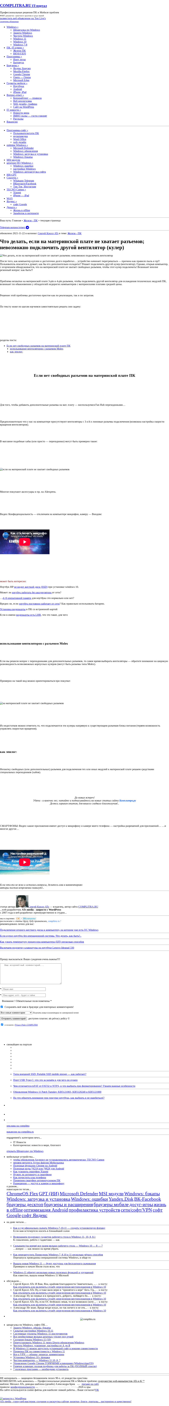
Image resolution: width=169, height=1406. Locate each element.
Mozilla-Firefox (21, 71)
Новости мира (21, 112)
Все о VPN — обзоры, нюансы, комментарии (38, 1354)
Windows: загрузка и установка (30, 154)
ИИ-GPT (12, 174)
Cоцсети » (12, 177)
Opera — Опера (22, 77)
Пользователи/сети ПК (26, 133)
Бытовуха (18, 62)
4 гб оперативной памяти (17, 598)
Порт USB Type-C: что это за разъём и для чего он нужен (45, 1080)
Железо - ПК (31, 220)
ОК (97, 1390)
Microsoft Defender (23, 148)
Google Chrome (21, 74)
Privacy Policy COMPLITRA (26, 1025)
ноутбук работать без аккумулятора (32, 592)
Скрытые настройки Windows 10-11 (33, 1330)
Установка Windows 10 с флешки (31, 1357)
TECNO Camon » (16, 189)
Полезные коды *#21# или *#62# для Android (38, 1168)
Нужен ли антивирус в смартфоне (32, 1174)
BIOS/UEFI (19, 53)
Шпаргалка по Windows (26, 29)
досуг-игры (141, 1204)
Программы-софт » (17, 130)
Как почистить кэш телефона (29, 1177)
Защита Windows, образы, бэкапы (32, 1327)
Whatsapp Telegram (23, 180)
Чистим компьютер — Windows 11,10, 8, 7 (36, 1360)
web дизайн (19, 142)
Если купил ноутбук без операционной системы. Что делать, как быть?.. (40, 935)
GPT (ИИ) (49, 1193)
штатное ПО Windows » (20, 162)
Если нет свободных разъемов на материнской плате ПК (38, 345)
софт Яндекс (34, 1215)
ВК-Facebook (147, 1199)
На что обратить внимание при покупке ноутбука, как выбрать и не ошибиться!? (58, 1097)
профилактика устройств (94, 1209)
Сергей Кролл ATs (48, 233)
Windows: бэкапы (23, 157)
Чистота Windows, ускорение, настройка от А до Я (41, 1345)
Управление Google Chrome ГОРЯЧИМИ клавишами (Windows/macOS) (53, 1363)
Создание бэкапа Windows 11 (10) (32, 1339)
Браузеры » (13, 65)
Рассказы (18, 118)
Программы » (14, 56)
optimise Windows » (17, 145)
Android (17, 89)
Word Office (19, 139)
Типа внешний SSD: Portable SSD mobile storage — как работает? (49, 1074)
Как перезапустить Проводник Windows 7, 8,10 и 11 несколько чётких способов (58, 1254)
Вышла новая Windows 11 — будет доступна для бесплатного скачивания (54, 1263)
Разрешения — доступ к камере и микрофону (38, 1183)
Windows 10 (19, 41)
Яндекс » (12, 201)
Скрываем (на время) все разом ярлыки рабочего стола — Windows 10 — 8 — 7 (58, 1245)
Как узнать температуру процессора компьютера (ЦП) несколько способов (42, 941)
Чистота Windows (23, 35)
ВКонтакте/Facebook (24, 183)
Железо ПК (19, 50)
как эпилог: (16, 351)
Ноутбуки (18, 86)
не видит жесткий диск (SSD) (31, 586)
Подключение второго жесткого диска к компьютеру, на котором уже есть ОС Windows (49, 929)
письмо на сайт (90, 1384)
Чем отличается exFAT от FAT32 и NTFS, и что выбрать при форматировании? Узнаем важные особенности (74, 1086)
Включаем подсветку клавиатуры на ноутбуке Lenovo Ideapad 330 (37, 947)
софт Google (20, 204)
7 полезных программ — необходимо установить (40, 1369)
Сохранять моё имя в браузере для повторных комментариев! (38, 1007)
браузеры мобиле (111, 1204)
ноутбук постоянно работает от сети (39, 603)
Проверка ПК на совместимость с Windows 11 (39, 1351)
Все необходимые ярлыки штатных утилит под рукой (43, 1336)
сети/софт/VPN (136, 1209)
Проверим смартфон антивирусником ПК (36, 1180)
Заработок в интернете (26, 213)
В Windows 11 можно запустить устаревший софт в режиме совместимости (55, 1348)
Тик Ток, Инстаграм (24, 186)
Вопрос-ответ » (15, 95)
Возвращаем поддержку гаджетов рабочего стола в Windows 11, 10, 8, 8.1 (54, 1236)
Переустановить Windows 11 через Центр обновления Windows (48, 1342)
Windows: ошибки (23, 165)
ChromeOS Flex (22, 1193)
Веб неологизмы (22, 101)
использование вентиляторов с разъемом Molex (36, 348)
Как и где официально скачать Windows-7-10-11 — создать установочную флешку (59, 1228)
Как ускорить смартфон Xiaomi (30, 1171)
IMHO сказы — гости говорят (30, 115)
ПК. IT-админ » (15, 47)
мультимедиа (20, 136)
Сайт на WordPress (23, 107)
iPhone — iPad (21, 195)
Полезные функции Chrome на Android (35, 1165)
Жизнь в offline (21, 210)
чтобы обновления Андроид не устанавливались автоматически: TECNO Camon (58, 1159)
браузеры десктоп (25, 1204)
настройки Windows (24, 168)
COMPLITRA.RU (23, 5)
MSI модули (13, 160)
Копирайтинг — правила (27, 98)
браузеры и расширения (68, 1204)
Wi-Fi (10, 198)
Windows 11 (19, 38)
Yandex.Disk (121, 1199)
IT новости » (14, 109)
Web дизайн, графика (25, 104)
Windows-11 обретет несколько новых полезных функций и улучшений (53, 1272)
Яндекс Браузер (22, 68)
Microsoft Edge (21, 80)
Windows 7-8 (20, 44)
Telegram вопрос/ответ (13, 227)
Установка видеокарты (13, 609)
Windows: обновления (25, 151)
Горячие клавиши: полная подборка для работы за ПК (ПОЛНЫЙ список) (55, 1366)
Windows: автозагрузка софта (29, 171)
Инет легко (19, 59)
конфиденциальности (23, 1387)
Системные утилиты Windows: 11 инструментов (40, 1333)
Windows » (12, 27)
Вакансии (12, 121)
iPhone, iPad (19, 92)
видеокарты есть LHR (28, 614)
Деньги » (12, 207)
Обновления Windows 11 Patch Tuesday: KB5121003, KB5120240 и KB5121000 (57, 1091)
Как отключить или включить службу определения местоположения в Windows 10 (59, 1287)
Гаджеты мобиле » (17, 83)
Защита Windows (22, 32)
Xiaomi (17, 192)
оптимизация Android (46, 1209)
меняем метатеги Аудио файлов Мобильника (38, 1162)
